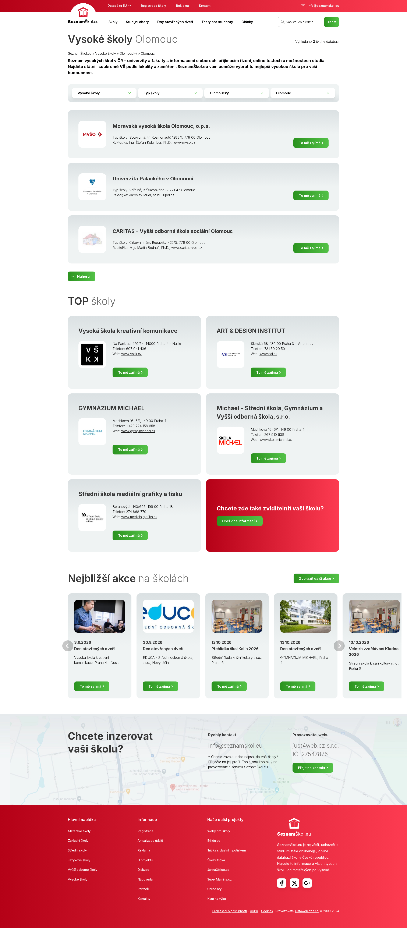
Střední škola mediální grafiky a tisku (130, 493)
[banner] (83, 14)
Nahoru (83, 276)
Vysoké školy (105, 53)
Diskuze (143, 870)
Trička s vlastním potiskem (226, 850)
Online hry (214, 889)
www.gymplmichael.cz (138, 431)
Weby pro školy (218, 831)
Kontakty (144, 899)
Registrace (145, 831)
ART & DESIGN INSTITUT (251, 330)
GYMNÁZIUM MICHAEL (111, 408)
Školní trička (216, 860)
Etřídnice (213, 841)
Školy (113, 22)
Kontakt (204, 5)
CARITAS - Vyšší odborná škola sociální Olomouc (173, 231)
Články (247, 22)
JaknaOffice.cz (218, 870)
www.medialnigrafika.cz (139, 517)
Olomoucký (128, 53)
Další (339, 645)
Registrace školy (153, 5)
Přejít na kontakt (311, 768)
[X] (294, 883)
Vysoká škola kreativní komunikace (127, 330)
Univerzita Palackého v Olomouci (153, 179)
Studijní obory (137, 22)
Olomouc (148, 53)
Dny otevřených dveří (175, 22)
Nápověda (145, 879)
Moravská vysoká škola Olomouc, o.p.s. (161, 126)
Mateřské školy (79, 831)
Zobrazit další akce (315, 578)
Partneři (143, 889)
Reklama (182, 5)
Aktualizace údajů (150, 841)
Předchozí (67, 645)
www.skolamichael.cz (276, 440)
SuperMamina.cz (219, 879)
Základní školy (78, 841)
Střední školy (77, 850)
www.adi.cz (268, 354)
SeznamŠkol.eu (80, 53)
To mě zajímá (310, 143)
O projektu (145, 860)
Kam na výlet (216, 899)
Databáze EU (117, 5)
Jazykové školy (79, 860)
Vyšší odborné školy (82, 870)
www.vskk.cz (131, 354)
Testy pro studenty (217, 22)
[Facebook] (281, 883)
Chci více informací (238, 521)
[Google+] (307, 883)
